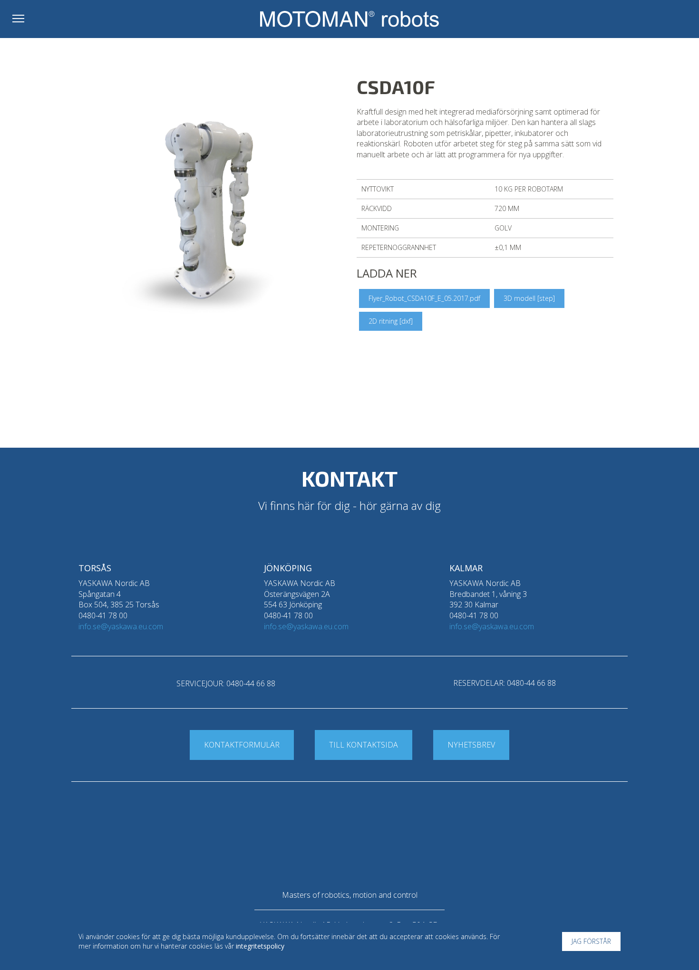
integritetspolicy (260, 946)
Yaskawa (649, 21)
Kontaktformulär (242, 745)
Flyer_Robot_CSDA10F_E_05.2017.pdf (424, 298)
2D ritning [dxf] (391, 321)
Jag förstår (591, 941)
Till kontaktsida (363, 745)
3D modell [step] (529, 298)
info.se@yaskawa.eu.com (120, 626)
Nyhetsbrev (471, 745)
